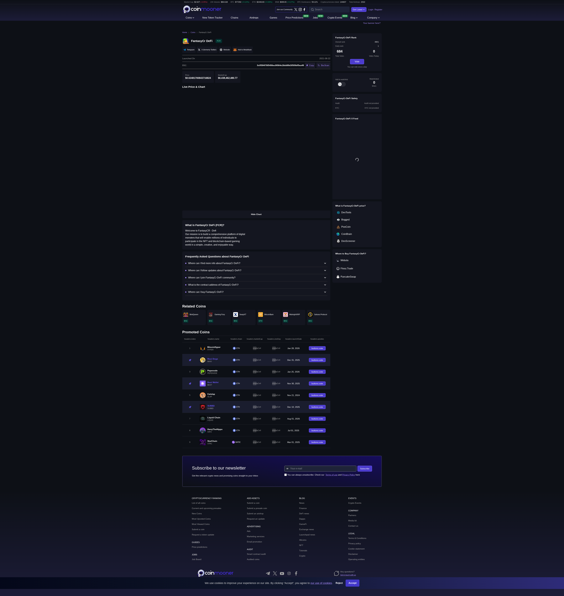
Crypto (302, 556)
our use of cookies (321, 583)
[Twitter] (295, 9)
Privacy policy (354, 543)
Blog (352, 17)
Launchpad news (307, 534)
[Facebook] (304, 9)
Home (184, 32)
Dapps (302, 519)
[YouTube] (282, 573)
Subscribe (364, 468)
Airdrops (254, 17)
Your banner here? (372, 23)
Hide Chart (256, 214)
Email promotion (254, 542)
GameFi (303, 524)
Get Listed (357, 9)
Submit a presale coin (257, 508)
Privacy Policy (348, 475)
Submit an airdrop (255, 513)
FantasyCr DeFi (205, 32)
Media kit (352, 520)
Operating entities (356, 559)
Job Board (196, 559)
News (301, 503)
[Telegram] (268, 573)
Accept (352, 583)
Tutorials (303, 550)
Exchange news (306, 529)
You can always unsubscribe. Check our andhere (323, 475)
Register (378, 9)
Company (372, 17)
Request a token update (203, 534)
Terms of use (331, 475)
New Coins (197, 513)
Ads (248, 531)
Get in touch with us (348, 575)
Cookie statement (356, 549)
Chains (234, 17)
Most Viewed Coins (201, 524)
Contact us (353, 526)
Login (370, 9)
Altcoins (302, 540)
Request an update (256, 519)
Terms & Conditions (357, 538)
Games (273, 17)
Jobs (315, 17)
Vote (357, 61)
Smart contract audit (256, 554)
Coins (189, 17)
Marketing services (255, 536)
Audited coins (253, 559)
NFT (301, 545)
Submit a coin (198, 529)
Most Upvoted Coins (201, 519)
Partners (352, 515)
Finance (303, 508)
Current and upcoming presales (206, 508)
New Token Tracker (212, 17)
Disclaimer (353, 554)
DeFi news (304, 513)
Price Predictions (294, 17)
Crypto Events (335, 17)
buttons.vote (317, 348)
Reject (339, 583)
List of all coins (198, 503)
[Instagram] (300, 9)
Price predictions (199, 547)
